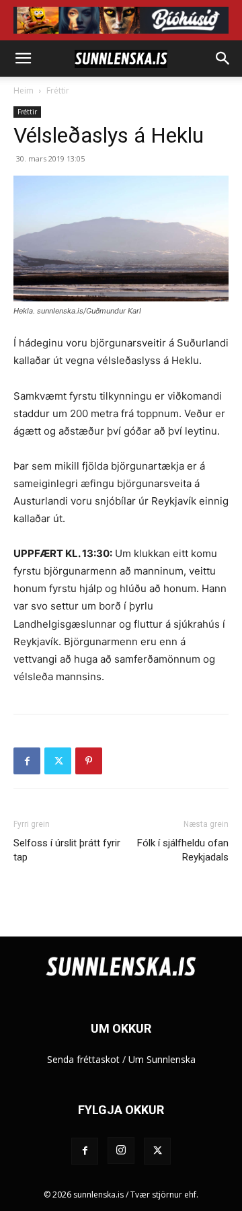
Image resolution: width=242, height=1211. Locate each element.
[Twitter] (57, 760)
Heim (23, 90)
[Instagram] (121, 1150)
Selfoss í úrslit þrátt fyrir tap (66, 850)
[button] (22, 58)
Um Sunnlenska (162, 1059)
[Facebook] (26, 760)
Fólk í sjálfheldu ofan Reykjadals (183, 850)
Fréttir (57, 90)
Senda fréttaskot (83, 1059)
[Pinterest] (88, 760)
